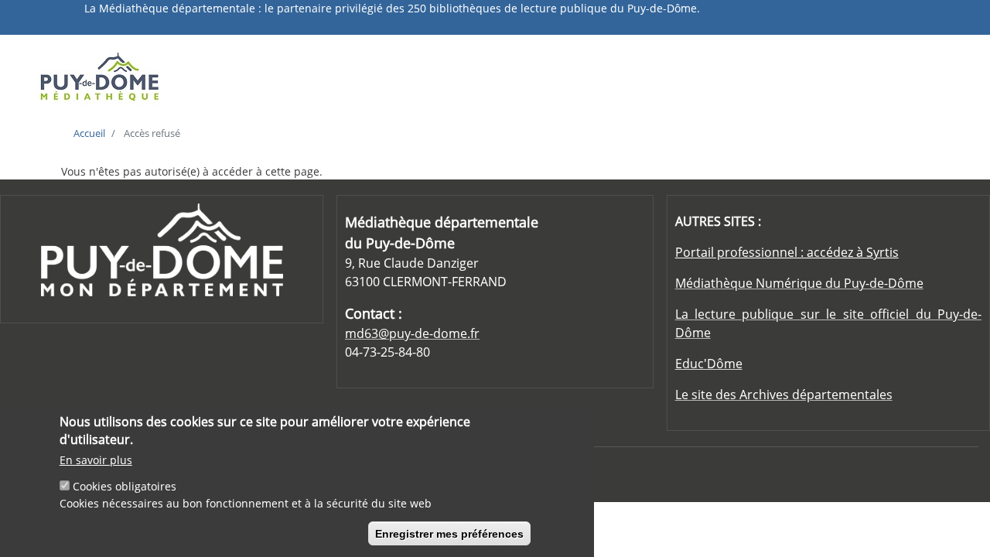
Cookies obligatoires (124, 487)
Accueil (89, 133)
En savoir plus (96, 460)
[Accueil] (142, 76)
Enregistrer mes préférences (449, 534)
